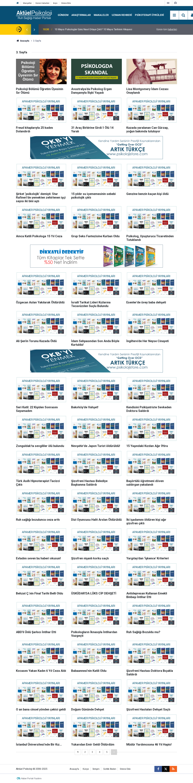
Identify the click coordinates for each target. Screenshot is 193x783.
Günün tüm (166, 29)
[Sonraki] (114, 752)
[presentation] (27, 29)
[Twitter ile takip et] (165, 769)
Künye (86, 769)
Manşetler (27, 3)
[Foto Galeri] (175, 3)
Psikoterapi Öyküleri (149, 14)
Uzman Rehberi (122, 14)
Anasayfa (24, 41)
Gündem (63, 14)
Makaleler (101, 14)
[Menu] (174, 15)
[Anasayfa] (17, 3)
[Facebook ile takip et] (158, 769)
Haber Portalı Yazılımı (31, 778)
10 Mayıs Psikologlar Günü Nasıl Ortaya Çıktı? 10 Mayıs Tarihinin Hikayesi (93, 29)
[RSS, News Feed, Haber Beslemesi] (173, 769)
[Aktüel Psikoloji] (34, 14)
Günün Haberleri (42, 3)
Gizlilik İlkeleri (109, 769)
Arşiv (55, 3)
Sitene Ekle (66, 3)
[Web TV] (168, 3)
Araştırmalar (81, 14)
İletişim (96, 769)
